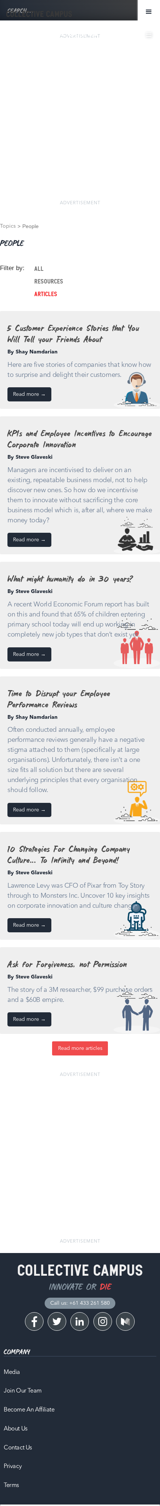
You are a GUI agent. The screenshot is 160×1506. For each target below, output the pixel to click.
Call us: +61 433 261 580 (80, 1303)
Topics (8, 226)
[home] (37, 14)
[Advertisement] (80, 120)
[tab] (95, 269)
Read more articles (80, 1048)
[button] (149, 12)
